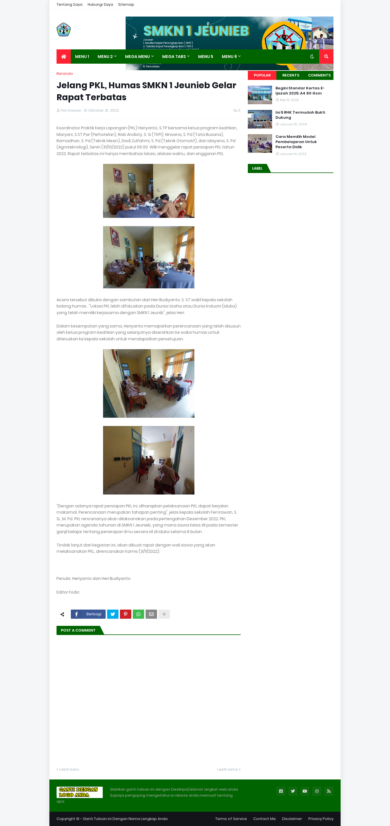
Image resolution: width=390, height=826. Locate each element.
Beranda (65, 73)
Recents (290, 75)
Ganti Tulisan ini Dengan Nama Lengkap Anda (125, 818)
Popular (262, 75)
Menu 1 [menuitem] (82, 56)
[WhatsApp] (138, 614)
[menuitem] (64, 56)
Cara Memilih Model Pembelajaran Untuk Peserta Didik (296, 142)
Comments (319, 75)
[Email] (151, 614)
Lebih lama (227, 769)
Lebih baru (69, 769)
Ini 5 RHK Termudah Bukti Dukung (300, 115)
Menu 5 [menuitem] (205, 56)
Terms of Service (231, 818)
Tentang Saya (70, 4)
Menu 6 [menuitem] (229, 56)
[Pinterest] (125, 614)
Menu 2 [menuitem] (105, 56)
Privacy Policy (320, 818)
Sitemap (126, 4)
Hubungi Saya (100, 4)
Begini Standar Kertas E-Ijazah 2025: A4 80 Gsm (300, 91)
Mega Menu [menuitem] (137, 56)
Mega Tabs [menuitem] (174, 56)
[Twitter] (112, 614)
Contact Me (264, 818)
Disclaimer (292, 818)
